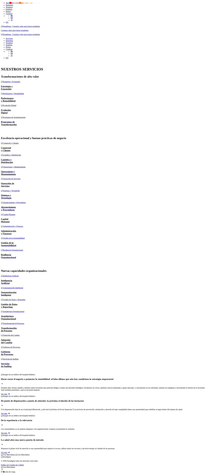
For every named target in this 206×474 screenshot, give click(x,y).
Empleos (9, 9)
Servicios (9, 3)
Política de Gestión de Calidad (12, 465)
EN (7, 22)
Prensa (8, 12)
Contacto (9, 14)
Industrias (9, 5)
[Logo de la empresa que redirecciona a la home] (20, 34)
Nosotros (9, 7)
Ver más (4, 394)
